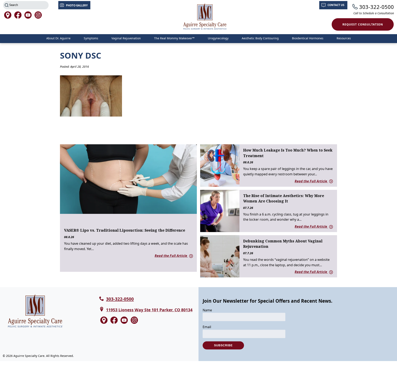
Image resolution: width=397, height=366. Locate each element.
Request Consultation (362, 24)
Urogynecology (218, 38)
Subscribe (223, 345)
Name (207, 310)
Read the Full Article (171, 255)
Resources (344, 38)
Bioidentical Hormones (307, 38)
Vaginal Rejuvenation (126, 38)
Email (207, 327)
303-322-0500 (376, 6)
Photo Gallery (77, 5)
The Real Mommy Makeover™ (174, 38)
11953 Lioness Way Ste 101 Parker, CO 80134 (149, 310)
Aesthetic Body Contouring (260, 38)
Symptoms (91, 38)
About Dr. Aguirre (58, 38)
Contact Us (336, 5)
